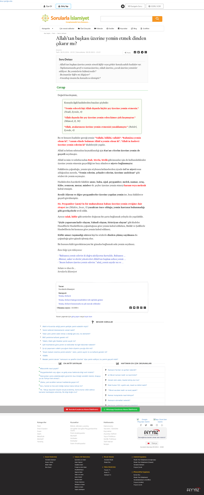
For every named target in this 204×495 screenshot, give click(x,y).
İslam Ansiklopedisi (77, 443)
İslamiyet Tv (107, 475)
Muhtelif (40, 439)
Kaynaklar (108, 431)
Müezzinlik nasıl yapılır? (49, 368)
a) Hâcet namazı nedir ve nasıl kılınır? (122, 375)
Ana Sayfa (47, 33)
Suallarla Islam (79, 464)
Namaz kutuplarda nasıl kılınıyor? (121, 395)
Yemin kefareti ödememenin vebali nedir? (58, 330)
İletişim (106, 444)
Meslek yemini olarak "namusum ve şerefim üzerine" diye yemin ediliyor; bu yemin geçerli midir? (80, 359)
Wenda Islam (78, 479)
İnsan (39, 431)
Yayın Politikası (109, 436)
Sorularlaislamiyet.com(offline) (142, 480)
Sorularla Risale (108, 459)
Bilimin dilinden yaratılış (79, 426)
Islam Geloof (78, 477)
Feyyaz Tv (107, 470)
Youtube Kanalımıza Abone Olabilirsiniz (83, 409)
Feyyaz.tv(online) (139, 482)
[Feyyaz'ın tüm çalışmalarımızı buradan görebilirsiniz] (193, 489)
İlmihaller (73, 441)
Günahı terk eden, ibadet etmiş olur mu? (123, 380)
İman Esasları (42, 429)
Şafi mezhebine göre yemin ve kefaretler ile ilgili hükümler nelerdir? (68, 345)
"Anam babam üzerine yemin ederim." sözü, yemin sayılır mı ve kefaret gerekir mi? (74, 352)
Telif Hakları (108, 442)
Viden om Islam (79, 474)
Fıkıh (53, 33)
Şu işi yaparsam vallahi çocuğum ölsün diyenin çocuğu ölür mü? (67, 348)
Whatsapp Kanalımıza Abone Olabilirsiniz (121, 409)
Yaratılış (40, 442)
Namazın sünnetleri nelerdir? (119, 400)
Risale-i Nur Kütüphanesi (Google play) (145, 459)
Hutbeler (73, 438)
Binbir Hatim (48, 464)
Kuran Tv (106, 472)
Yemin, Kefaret (61, 33)
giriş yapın (75, 317)
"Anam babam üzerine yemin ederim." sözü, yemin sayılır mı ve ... (91, 262)
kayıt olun (88, 317)
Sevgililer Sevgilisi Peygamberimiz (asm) (83, 429)
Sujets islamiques (80, 489)
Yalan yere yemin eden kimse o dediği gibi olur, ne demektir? (66, 334)
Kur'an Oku (137, 475)
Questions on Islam (80, 459)
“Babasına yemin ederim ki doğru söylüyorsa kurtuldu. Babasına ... (92, 255)
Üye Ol (48, 6)
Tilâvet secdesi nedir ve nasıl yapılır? (122, 390)
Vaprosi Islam (78, 472)
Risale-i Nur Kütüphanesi (141, 477)
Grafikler (146, 28)
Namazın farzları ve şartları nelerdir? (122, 370)
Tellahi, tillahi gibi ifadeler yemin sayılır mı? (59, 341)
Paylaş (128, 53)
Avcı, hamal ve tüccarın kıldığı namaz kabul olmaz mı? (61, 386)
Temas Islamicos (79, 482)
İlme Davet (48, 467)
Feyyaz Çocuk (138, 467)
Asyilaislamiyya (79, 469)
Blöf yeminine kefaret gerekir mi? (55, 337)
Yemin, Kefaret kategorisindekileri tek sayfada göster (81, 300)
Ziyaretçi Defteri (110, 434)
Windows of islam (80, 484)
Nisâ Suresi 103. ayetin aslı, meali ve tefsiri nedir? (127, 385)
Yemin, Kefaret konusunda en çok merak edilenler (79, 304)
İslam (39, 434)
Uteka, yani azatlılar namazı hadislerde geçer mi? (59, 382)
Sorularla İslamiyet (50, 459)
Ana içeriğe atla (6, 1)
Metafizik (41, 436)
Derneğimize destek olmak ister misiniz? (152, 437)
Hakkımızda (108, 426)
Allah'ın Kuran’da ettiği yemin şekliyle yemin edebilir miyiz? (65, 326)
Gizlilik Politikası (110, 439)
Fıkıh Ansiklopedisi (77, 433)
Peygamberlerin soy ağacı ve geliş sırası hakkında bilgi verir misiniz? (67, 372)
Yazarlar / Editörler (111, 429)
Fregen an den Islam (81, 467)
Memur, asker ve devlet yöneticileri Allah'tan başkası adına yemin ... (92, 259)
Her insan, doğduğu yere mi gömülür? (123, 405)
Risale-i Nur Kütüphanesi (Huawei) (143, 462)
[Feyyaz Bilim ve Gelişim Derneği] (152, 432)
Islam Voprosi (78, 462)
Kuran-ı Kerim (49, 462)
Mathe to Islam (79, 487)
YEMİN (45, 356)
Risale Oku (107, 462)
